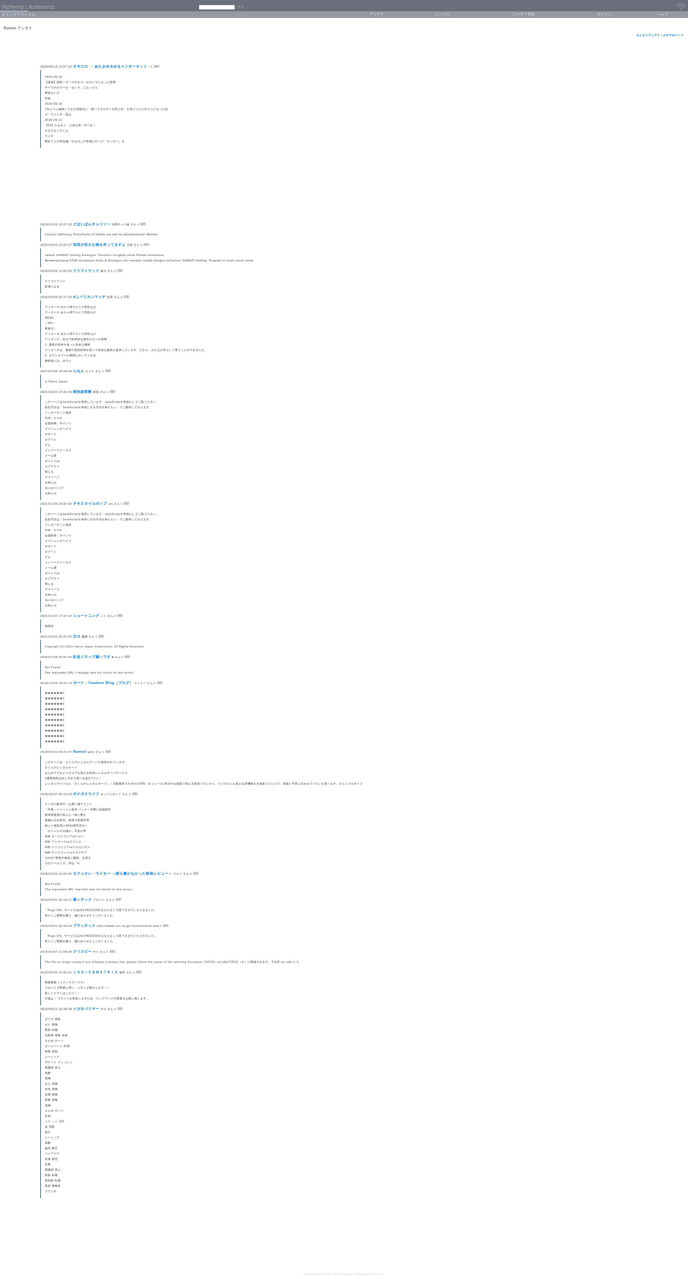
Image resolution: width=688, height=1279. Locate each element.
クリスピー (82, 951)
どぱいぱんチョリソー (92, 224)
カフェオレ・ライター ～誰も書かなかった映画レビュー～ (122, 873)
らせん (78, 371)
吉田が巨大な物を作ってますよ (99, 245)
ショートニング (86, 616)
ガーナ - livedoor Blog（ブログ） (103, 683)
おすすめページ (673, 35)
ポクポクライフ (86, 794)
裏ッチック (82, 899)
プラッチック (84, 926)
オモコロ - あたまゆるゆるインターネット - (111, 66)
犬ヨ (77, 636)
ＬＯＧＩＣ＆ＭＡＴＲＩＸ (95, 972)
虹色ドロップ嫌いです (92, 657)
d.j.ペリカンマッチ (89, 297)
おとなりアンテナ (648, 35)
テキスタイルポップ (90, 503)
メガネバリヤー (86, 1009)
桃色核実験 (82, 392)
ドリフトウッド (86, 271)
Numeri (80, 752)
